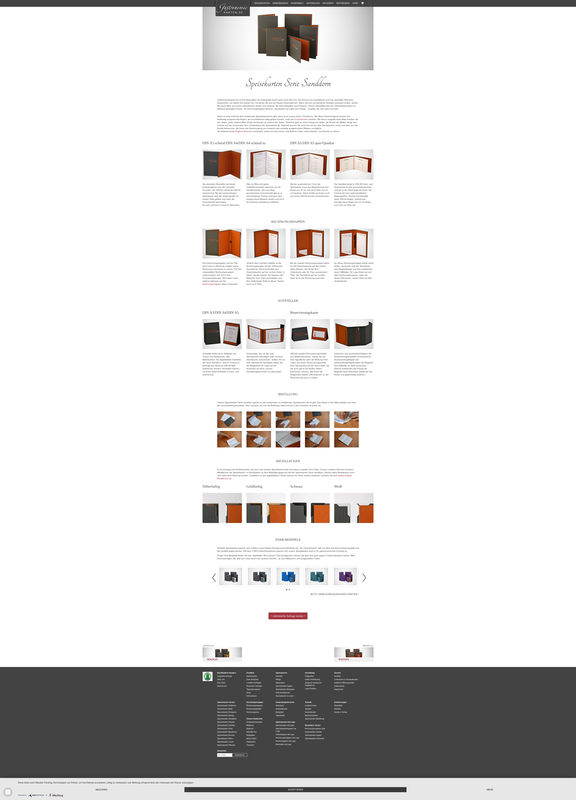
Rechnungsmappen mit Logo (287, 738)
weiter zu (368, 646)
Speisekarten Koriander (314, 738)
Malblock (250, 725)
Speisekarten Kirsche (226, 735)
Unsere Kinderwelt (254, 719)
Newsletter (221, 751)
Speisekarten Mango (225, 715)
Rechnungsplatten (253, 709)
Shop (355, 3)
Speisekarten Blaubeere (227, 732)
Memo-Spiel (251, 738)
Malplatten (250, 735)
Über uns (221, 679)
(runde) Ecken (310, 706)
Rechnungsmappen (211, 284)
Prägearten (309, 676)
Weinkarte (280, 706)
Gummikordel (300, 119)
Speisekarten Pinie (225, 729)
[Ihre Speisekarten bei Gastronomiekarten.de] (233, 8)
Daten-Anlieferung (312, 679)
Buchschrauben (311, 715)
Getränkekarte (281, 709)
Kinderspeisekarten (254, 722)
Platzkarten (251, 742)
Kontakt (337, 676)
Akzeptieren (295, 789)
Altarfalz (337, 709)
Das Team (221, 683)
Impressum (338, 689)
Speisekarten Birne (225, 738)
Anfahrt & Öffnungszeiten (344, 683)
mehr (490, 789)
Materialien (313, 3)
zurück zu (208, 646)
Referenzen (343, 3)
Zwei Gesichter (252, 679)
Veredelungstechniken (256, 371)
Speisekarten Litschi (225, 742)
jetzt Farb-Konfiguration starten (334, 594)
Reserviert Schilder (254, 686)
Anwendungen (280, 3)
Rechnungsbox (252, 712)
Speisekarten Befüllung (314, 719)
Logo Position (310, 689)
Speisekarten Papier (284, 686)
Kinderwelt (297, 3)
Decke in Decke (340, 712)
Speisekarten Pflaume (226, 745)
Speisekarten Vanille (313, 732)
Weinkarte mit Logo (283, 744)
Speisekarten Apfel (224, 709)
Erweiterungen (340, 702)
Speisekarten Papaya (226, 722)
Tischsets (250, 745)
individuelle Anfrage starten (288, 616)
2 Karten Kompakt (253, 683)
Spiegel (308, 709)
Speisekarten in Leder (285, 696)
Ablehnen (101, 789)
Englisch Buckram (243, 131)
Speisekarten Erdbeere (226, 706)
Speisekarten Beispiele (285, 689)
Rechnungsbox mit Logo (286, 741)
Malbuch (250, 729)
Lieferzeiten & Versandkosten (346, 679)
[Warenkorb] (362, 3)
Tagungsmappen (253, 689)
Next (364, 578)
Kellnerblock (251, 696)
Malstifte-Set (251, 732)
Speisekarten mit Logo (285, 725)
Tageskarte (280, 715)
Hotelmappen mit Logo (285, 734)
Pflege (278, 679)
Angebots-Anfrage (224, 676)
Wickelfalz (338, 706)
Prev (214, 578)
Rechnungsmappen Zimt (315, 729)
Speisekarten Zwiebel (226, 725)
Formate (279, 676)
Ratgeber (328, 3)
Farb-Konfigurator (283, 693)
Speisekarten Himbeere (227, 712)
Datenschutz (339, 686)
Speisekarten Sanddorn (227, 719)
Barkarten (280, 712)
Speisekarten (262, 3)
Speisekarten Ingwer (313, 735)
